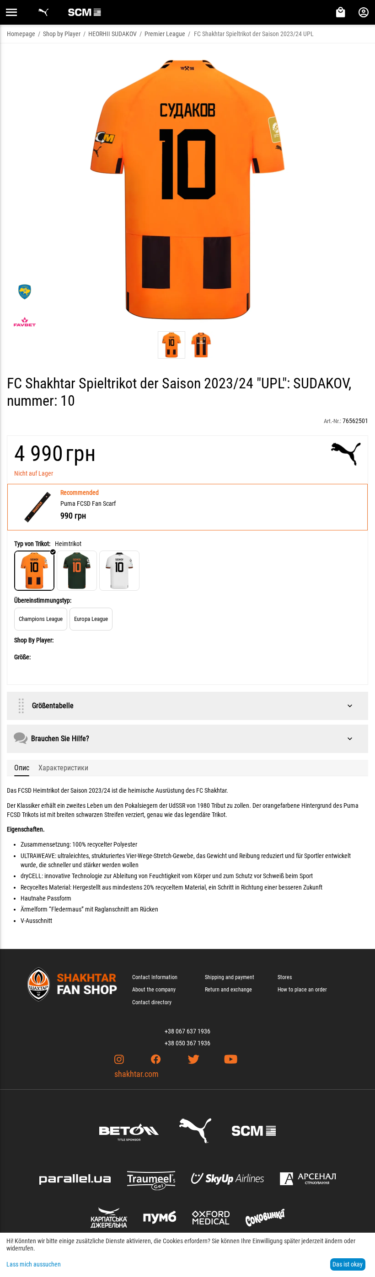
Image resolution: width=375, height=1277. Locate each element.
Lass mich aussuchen (33, 1264)
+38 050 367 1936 (187, 1043)
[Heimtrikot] (34, 571)
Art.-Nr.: (332, 421)
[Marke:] (346, 454)
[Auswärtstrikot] (77, 571)
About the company (154, 989)
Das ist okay (347, 1264)
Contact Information (154, 977)
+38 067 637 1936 (187, 1031)
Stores (285, 977)
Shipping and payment (229, 977)
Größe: (22, 657)
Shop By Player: (34, 640)
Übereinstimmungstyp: (42, 600)
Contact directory (151, 1002)
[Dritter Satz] (119, 571)
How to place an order (302, 989)
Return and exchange (228, 989)
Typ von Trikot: (32, 543)
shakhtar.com (136, 1074)
